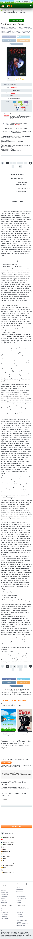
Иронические (4, 892)
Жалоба (6, 115)
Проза (4, 849)
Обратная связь (20, 925)
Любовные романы (7, 840)
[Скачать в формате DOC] (18, 111)
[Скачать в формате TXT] (26, 105)
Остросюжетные (5, 914)
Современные (4, 916)
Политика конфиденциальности (22, 923)
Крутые (3, 898)
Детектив (12, 93)
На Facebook (9, 36)
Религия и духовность (8, 860)
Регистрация (27, 1)
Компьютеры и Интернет (9, 870)
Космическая (19, 892)
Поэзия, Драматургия (8, 872)
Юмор (4, 867)
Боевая (18, 887)
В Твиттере (22, 36)
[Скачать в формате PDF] (23, 111)
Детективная (19, 891)
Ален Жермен (13, 87)
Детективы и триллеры (8, 842)
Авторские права (16, 20)
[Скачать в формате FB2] (15, 105)
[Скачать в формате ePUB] (20, 105)
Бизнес (5, 858)
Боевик (3, 888)
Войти (18, 1)
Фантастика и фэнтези (8, 837)
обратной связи (17, 936)
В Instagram (8, 40)
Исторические (4, 894)
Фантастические (5, 912)
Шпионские (4, 902)
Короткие (3, 910)
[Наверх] (28, 935)
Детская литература (8, 853)
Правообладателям (21, 920)
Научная (18, 894)
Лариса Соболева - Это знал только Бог (25, 733)
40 (20, 166)
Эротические (4, 918)
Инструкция (17, 124)
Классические (4, 896)
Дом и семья (6, 856)
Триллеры (3, 900)
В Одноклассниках (24, 40)
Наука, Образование (8, 844)
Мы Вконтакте (16, 44)
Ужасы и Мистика (21, 898)
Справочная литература (9, 863)
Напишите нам (13, 119)
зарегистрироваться (19, 774)
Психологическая (21, 896)
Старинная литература (8, 865)
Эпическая (19, 902)
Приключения (6, 851)
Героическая (19, 889)
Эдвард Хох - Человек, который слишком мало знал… (8, 734)
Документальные (7, 847)
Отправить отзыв (16, 826)
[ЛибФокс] (6, 5)
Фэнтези (18, 900)
